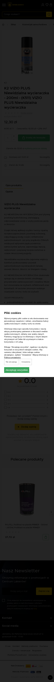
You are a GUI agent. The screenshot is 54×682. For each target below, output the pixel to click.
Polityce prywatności (12, 357)
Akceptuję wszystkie (17, 370)
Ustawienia (25, 362)
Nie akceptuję (11, 362)
